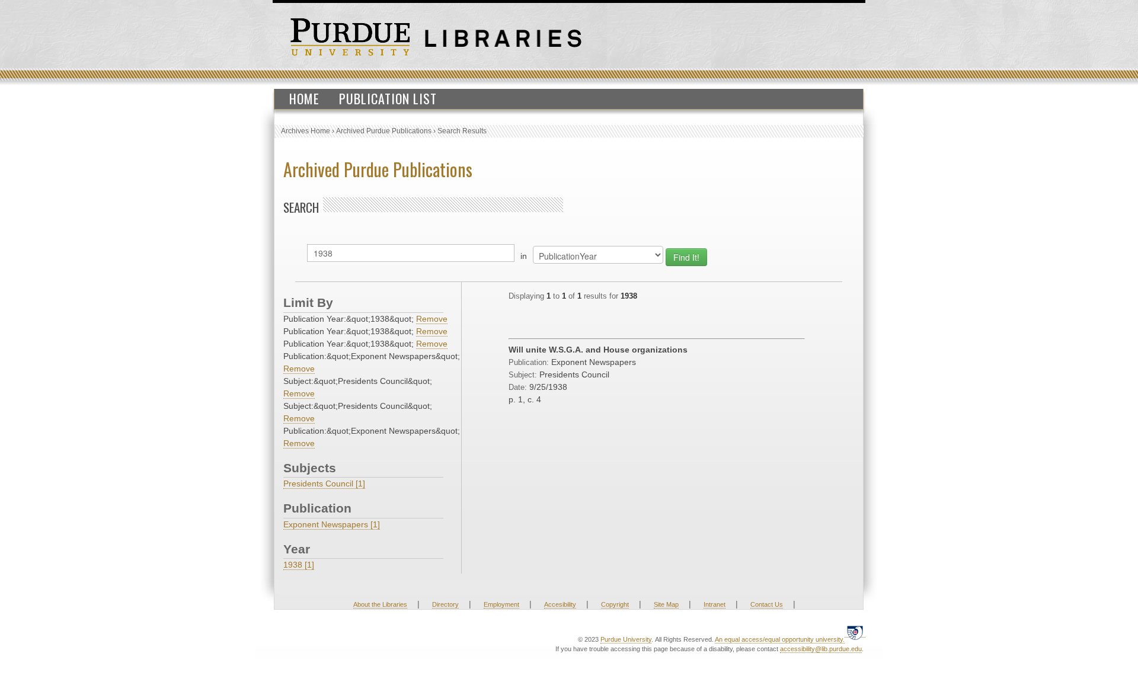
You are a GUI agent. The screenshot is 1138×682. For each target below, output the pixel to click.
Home (304, 98)
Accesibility (560, 604)
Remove (431, 319)
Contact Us (766, 604)
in (523, 256)
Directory (445, 604)
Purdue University (625, 639)
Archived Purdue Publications (383, 131)
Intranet (714, 604)
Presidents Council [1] (324, 483)
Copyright (615, 604)
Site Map (666, 604)
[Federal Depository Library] (855, 632)
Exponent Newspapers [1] (331, 524)
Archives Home (305, 131)
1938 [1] (298, 564)
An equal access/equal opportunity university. (780, 639)
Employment (501, 604)
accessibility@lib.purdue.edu (821, 648)
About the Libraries (380, 604)
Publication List (388, 98)
